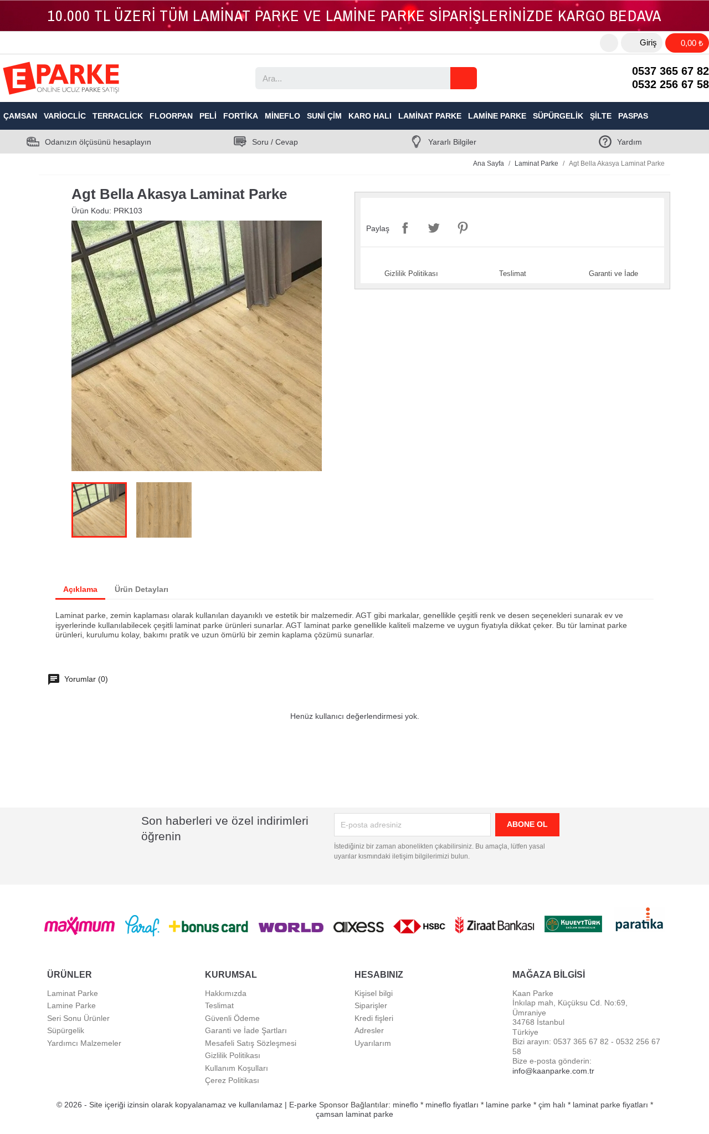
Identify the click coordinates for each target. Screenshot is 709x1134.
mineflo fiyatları (452, 1104)
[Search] (463, 78)
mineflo (405, 1104)
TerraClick (118, 115)
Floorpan (171, 115)
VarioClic (65, 115)
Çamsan (20, 115)
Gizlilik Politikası (232, 1055)
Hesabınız (378, 974)
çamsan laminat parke (354, 1114)
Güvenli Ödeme (232, 1018)
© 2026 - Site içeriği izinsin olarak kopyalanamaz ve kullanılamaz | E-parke (187, 1104)
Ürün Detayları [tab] (141, 589)
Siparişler (370, 1005)
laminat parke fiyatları (610, 1104)
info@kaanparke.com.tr (553, 1070)
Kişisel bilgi (373, 993)
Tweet (434, 228)
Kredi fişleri (373, 1018)
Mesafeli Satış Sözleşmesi (250, 1043)
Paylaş (405, 228)
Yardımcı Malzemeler (84, 1043)
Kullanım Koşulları (236, 1068)
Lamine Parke (497, 115)
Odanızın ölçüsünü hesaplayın (98, 141)
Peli (208, 115)
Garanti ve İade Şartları (246, 1030)
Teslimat (219, 1005)
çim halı (552, 1104)
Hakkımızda (225, 993)
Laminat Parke (429, 115)
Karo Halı (370, 115)
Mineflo (282, 115)
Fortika (240, 115)
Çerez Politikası (232, 1080)
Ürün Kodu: (91, 210)
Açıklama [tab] (80, 589)
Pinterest (462, 228)
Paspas (633, 115)
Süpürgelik (558, 115)
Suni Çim (324, 115)
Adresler (369, 1030)
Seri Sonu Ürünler (78, 1018)
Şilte (601, 115)
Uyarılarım (372, 1043)
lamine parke (508, 1104)
